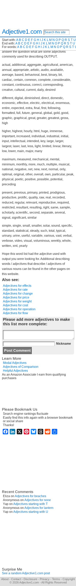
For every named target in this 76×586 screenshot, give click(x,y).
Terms (56, 579)
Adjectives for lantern (38, 507)
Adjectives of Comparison (20, 366)
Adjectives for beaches (30, 496)
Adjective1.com (22, 31)
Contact (16, 579)
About (5, 579)
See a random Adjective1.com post (26, 573)
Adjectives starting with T (30, 504)
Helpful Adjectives (15, 370)
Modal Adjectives (15, 362)
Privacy (44, 579)
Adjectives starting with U (30, 511)
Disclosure (30, 579)
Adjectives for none (37, 500)
